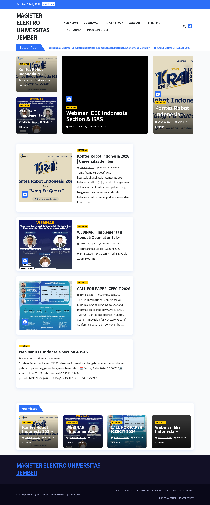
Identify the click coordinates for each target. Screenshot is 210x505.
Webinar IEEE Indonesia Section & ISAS (96, 116)
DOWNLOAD (91, 22)
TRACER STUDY (113, 22)
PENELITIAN (153, 22)
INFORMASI (24, 64)
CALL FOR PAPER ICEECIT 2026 (103, 288)
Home (116, 490)
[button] (184, 26)
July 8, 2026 (29, 80)
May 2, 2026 (76, 126)
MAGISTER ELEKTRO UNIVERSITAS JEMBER (32, 26)
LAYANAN (134, 22)
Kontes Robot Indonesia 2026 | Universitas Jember (36, 74)
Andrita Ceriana (98, 126)
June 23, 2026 (30, 121)
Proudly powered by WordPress (32, 494)
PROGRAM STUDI (97, 30)
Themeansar (75, 494)
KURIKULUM (71, 22)
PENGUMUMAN (72, 30)
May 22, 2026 (87, 294)
